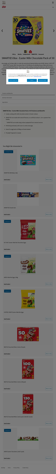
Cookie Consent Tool (13, 80)
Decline (31, 80)
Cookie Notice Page (37, 76)
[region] (28, 76)
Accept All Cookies (42, 80)
